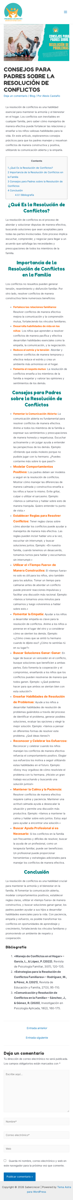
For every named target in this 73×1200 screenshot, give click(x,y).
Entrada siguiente (37, 1037)
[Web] (36, 1149)
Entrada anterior (37, 1028)
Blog (32, 95)
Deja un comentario (15, 95)
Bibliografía (25, 194)
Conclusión (15, 190)
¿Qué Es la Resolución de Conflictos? (30, 167)
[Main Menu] (65, 12)
